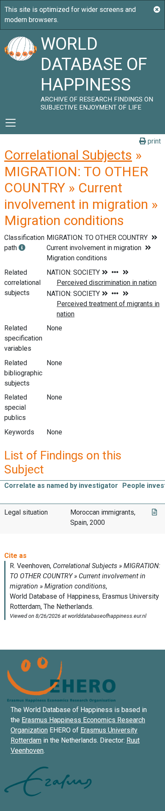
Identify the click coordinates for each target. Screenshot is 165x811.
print (153, 141)
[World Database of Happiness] (20, 70)
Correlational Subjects (68, 155)
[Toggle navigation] (10, 123)
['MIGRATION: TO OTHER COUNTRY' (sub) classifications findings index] (22, 248)
